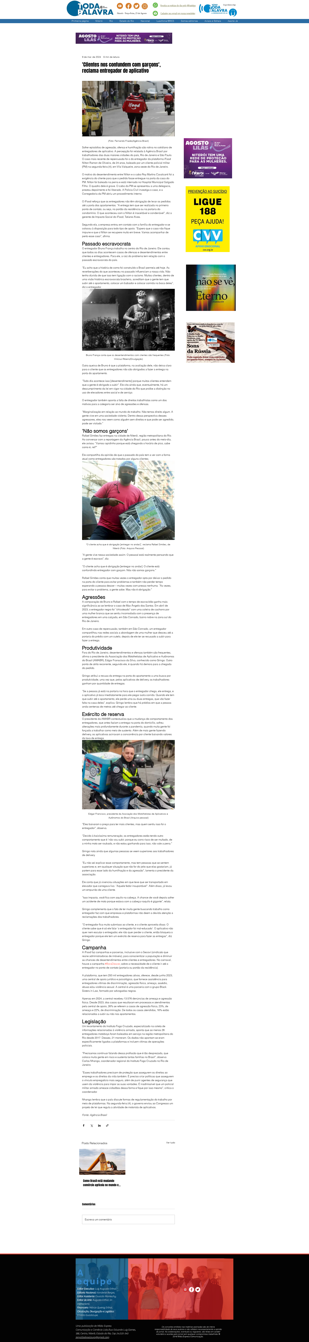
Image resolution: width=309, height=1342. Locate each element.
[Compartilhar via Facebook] (83, 1125)
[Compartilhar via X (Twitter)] (91, 1125)
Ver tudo (170, 1142)
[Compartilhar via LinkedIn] (99, 1125)
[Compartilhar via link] (107, 1125)
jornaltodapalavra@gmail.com (92, 1337)
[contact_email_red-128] (185, 1289)
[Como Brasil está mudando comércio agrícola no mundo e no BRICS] (102, 1162)
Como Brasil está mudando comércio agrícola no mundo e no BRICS (101, 1183)
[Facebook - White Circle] (191, 1289)
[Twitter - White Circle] (197, 1289)
